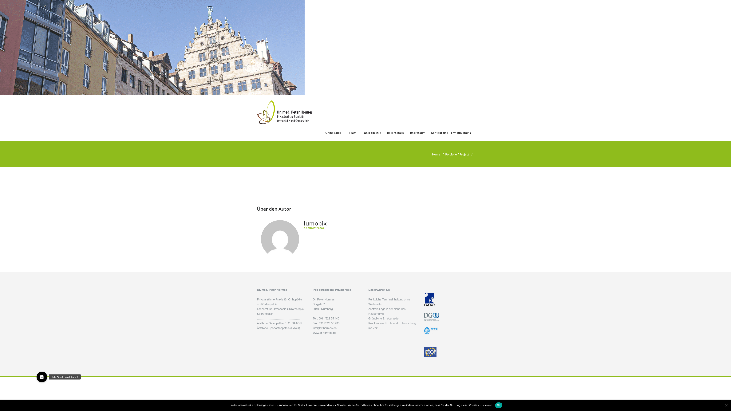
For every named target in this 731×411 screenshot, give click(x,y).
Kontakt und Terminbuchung (451, 133)
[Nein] (726, 405)
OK (499, 405)
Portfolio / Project (457, 154)
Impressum (417, 133)
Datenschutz (396, 133)
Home (436, 154)
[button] (42, 377)
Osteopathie (372, 133)
